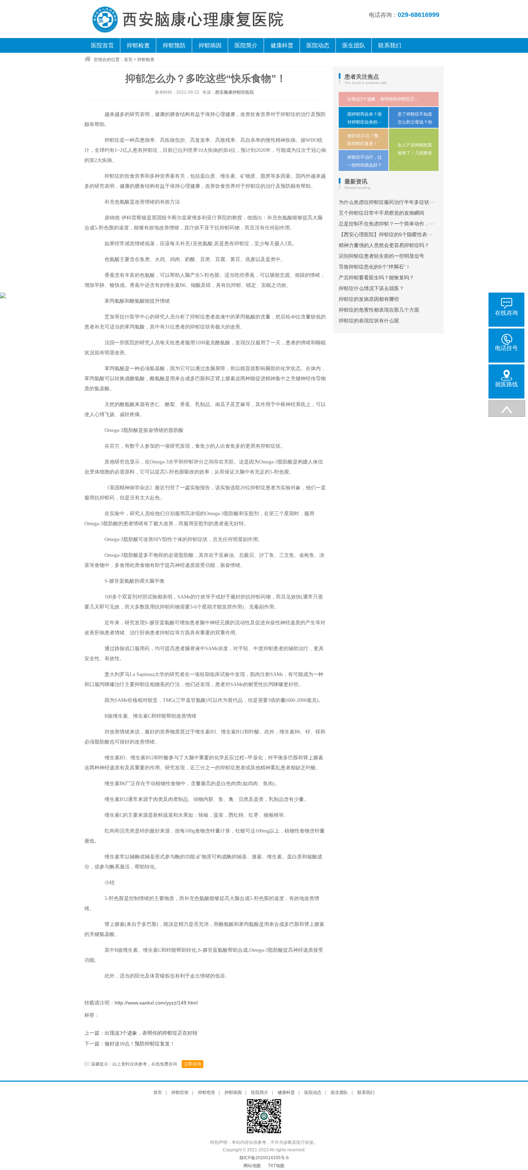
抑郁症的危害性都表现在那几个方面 (379, 310)
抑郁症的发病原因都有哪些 (369, 299)
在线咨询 (506, 313)
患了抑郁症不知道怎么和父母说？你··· (415, 122)
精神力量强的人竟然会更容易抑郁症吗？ (384, 245)
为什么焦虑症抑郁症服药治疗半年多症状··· (387, 202)
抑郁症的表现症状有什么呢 (369, 320)
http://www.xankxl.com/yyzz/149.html (156, 1003)
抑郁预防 (174, 45)
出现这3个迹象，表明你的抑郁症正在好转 (151, 1033)
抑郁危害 (206, 1092)
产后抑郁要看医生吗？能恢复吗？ (376, 277)
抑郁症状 (180, 1092)
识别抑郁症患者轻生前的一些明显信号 (381, 256)
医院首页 (102, 45)
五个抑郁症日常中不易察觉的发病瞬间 (381, 213)
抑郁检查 (138, 45)
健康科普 (281, 45)
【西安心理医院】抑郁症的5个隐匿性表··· (385, 234)
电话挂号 (506, 348)
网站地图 (252, 1165)
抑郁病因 (210, 45)
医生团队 (353, 45)
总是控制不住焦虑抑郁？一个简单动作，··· (387, 224)
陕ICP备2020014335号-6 (264, 1157)
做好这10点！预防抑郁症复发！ (140, 1044)
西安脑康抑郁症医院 (234, 92)
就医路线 (506, 384)
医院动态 (317, 45)
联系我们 (389, 45)
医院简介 (246, 45)
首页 (128, 59)
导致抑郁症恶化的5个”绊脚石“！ (375, 267)
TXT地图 (276, 1165)
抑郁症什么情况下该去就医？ (371, 288)
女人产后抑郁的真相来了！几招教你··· (415, 153)
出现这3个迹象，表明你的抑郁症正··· (383, 99)
